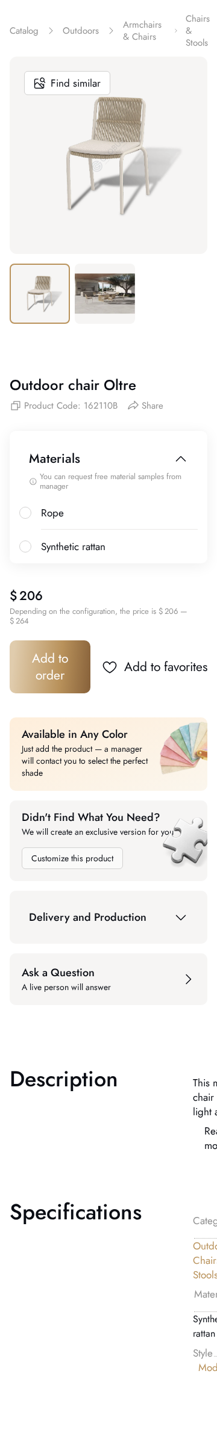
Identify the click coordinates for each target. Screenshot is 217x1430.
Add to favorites (165, 667)
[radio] (25, 513)
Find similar (76, 83)
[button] (108, 917)
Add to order (50, 666)
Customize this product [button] (72, 858)
